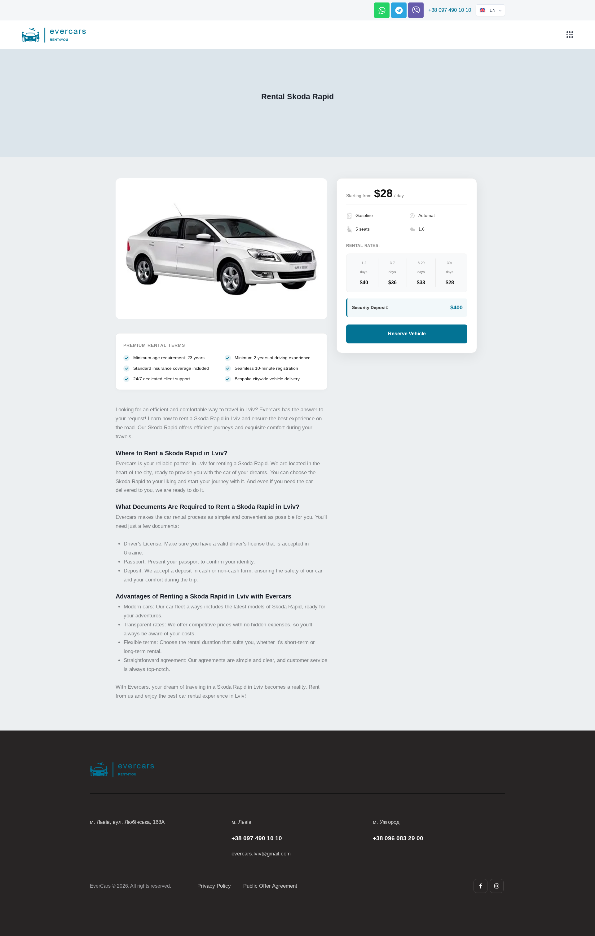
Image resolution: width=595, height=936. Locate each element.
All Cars (279, 109)
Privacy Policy (214, 886)
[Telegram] (399, 10)
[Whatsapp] (382, 10)
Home (259, 109)
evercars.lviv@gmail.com (261, 854)
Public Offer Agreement (270, 886)
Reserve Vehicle (407, 333)
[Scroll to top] (579, 897)
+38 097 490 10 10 (449, 10)
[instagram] (497, 886)
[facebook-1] (480, 886)
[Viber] (416, 10)
